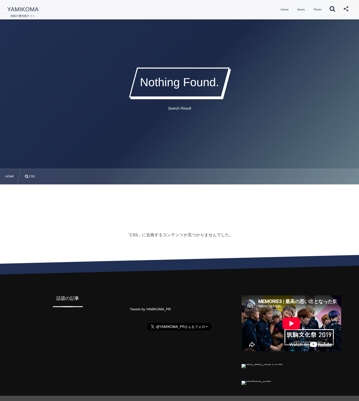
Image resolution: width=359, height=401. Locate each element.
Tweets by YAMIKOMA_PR (150, 309)
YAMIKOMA (23, 9)
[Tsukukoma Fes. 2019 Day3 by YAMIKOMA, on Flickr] (262, 365)
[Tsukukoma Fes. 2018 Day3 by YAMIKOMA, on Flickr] (256, 382)
